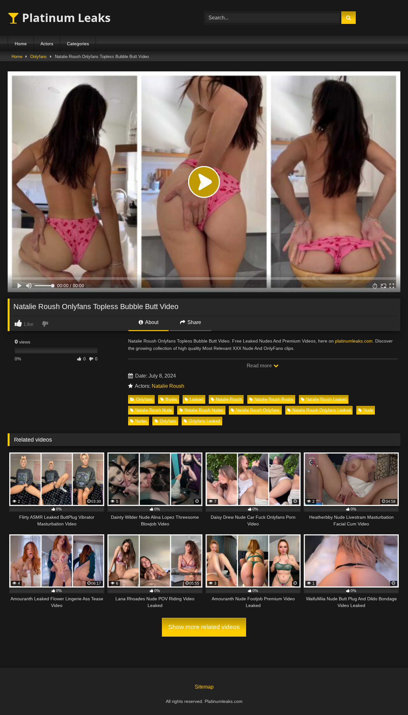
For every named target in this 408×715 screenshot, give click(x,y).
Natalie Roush (168, 386)
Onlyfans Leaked (204, 421)
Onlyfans (38, 56)
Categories (78, 43)
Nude (368, 410)
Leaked (196, 399)
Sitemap (204, 687)
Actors (46, 43)
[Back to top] (388, 696)
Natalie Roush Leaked (326, 399)
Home (21, 43)
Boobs (171, 399)
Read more (260, 365)
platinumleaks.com (354, 340)
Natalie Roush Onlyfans (258, 410)
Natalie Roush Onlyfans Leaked (321, 410)
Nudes (141, 421)
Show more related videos (204, 627)
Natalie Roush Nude (153, 410)
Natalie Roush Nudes (204, 410)
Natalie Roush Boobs (273, 399)
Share (193, 322)
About (151, 322)
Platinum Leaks (65, 17)
